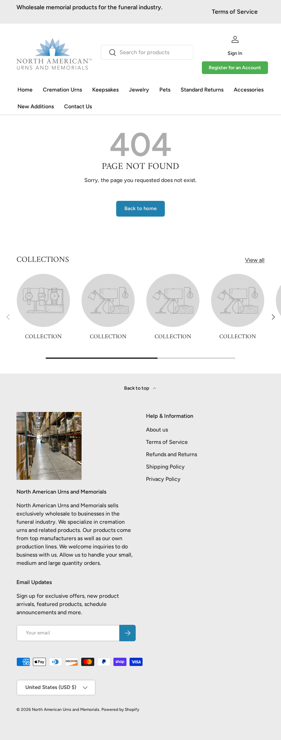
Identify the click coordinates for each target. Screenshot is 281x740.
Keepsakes (105, 89)
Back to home (140, 208)
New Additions (35, 106)
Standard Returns (202, 89)
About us (157, 429)
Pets (164, 89)
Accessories (249, 89)
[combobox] (147, 52)
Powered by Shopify (120, 709)
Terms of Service (235, 11)
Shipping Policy (165, 466)
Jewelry (139, 89)
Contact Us (78, 106)
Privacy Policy (163, 479)
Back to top (137, 388)
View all (255, 260)
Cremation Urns (62, 89)
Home (25, 89)
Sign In (235, 53)
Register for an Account (235, 68)
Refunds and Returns (171, 454)
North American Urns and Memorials (65, 709)
